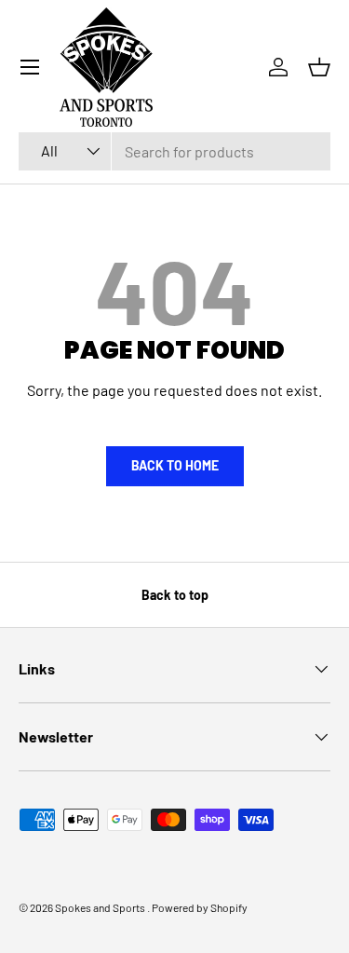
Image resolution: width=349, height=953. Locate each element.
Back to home (175, 465)
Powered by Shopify (200, 907)
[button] (319, 67)
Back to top (174, 595)
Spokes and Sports (101, 907)
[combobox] (174, 151)
